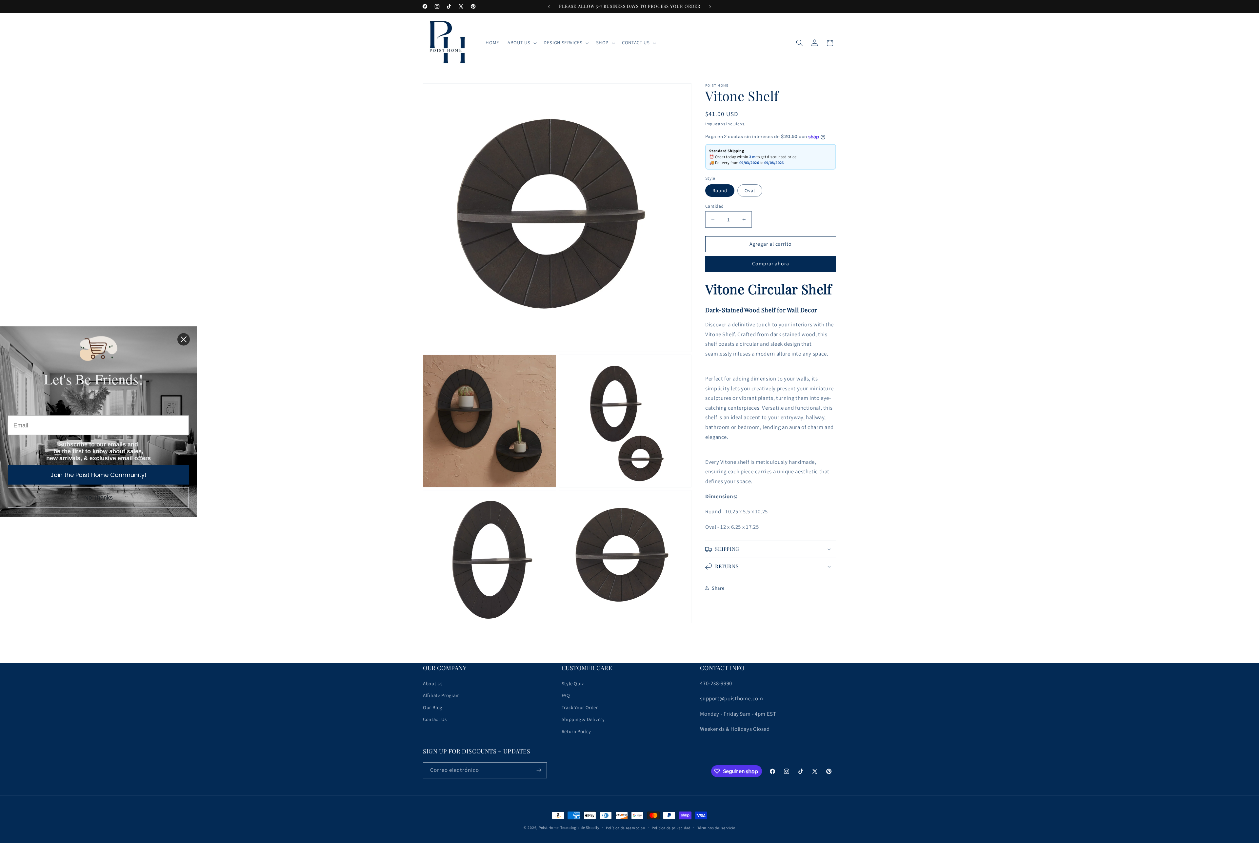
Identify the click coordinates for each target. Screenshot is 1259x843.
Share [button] (718, 588)
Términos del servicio (716, 827)
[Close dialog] (183, 339)
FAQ (566, 695)
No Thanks (98, 497)
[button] (522, 43)
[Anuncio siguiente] (710, 6)
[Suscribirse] (539, 770)
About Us (433, 683)
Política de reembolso (625, 827)
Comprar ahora (770, 263)
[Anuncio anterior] (549, 6)
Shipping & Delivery (583, 719)
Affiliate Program (441, 695)
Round (719, 190)
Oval (750, 190)
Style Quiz (573, 683)
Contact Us (435, 719)
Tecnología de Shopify (579, 827)
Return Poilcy (576, 731)
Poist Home (549, 827)
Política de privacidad (671, 827)
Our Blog (432, 707)
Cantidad (714, 206)
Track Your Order (580, 707)
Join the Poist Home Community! (98, 475)
